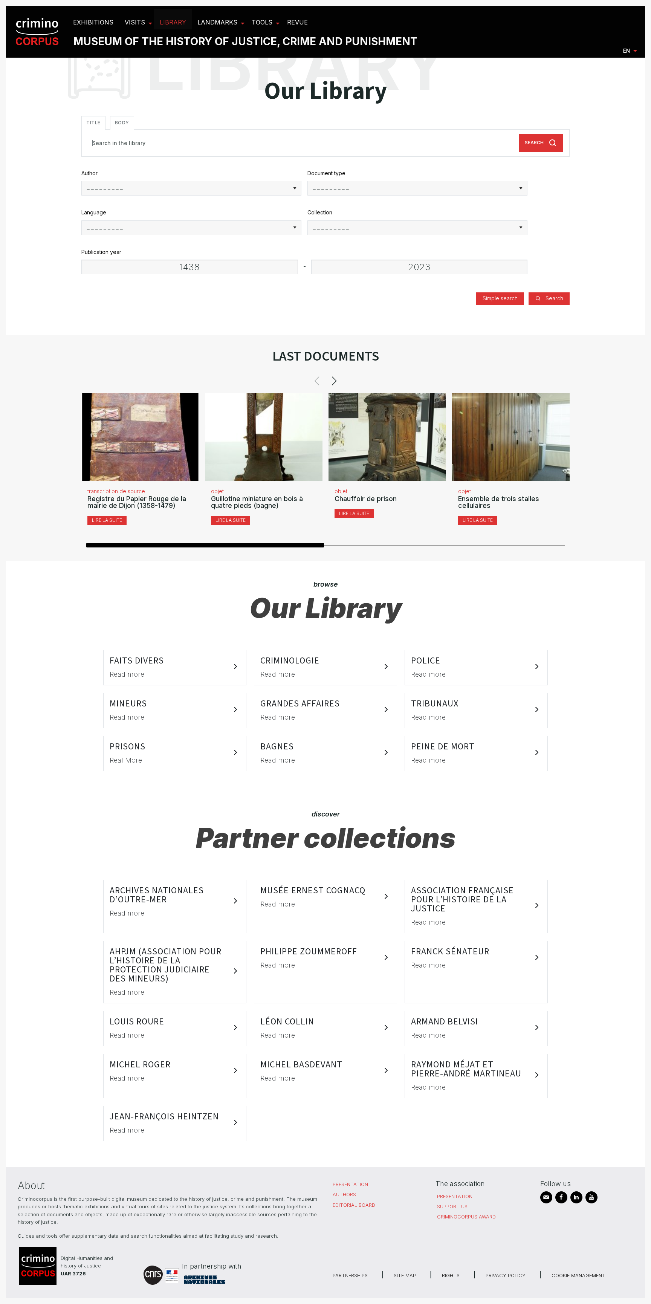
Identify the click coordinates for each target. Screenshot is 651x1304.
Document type (326, 173)
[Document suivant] (334, 380)
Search (534, 142)
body (122, 122)
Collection (319, 212)
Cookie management (578, 1275)
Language (93, 212)
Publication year (101, 252)
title (93, 122)
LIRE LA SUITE (107, 520)
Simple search (500, 298)
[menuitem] (38, 32)
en (626, 50)
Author (89, 173)
